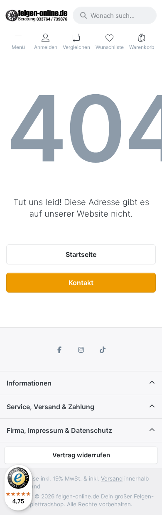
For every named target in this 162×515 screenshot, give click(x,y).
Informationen (29, 383)
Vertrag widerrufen (81, 455)
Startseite (81, 254)
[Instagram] (81, 350)
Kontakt (81, 282)
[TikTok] (102, 350)
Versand (112, 478)
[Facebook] (60, 350)
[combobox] (115, 15)
